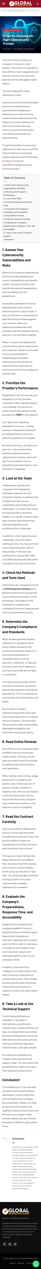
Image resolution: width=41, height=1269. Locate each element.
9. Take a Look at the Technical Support (17, 234)
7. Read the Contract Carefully (17, 219)
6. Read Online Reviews (14, 215)
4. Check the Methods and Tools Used (18, 204)
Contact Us (30, 1263)
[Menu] (3, 3)
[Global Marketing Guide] (20, 3)
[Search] (37, 3)
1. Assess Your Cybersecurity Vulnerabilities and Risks (16, 187)
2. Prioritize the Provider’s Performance (15, 193)
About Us (13, 1263)
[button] (36, 1263)
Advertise (21, 1263)
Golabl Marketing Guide (30, 1258)
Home (4, 10)
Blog (8, 10)
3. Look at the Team (12, 198)
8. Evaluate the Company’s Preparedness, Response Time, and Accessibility (19, 225)
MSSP (10, 164)
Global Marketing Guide (18, 10)
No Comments (18, 49)
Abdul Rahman (18, 1138)
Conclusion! (9, 239)
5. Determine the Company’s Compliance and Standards (16, 210)
